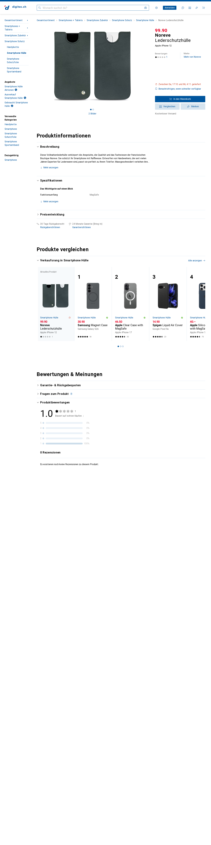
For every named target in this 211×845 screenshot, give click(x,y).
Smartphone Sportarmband (14, 70)
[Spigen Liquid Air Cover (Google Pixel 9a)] (168, 304)
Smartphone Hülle (16, 53)
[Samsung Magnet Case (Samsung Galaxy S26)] (93, 304)
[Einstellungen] (156, 7)
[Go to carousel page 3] (123, 346)
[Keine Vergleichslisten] (189, 7)
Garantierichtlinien (81, 227)
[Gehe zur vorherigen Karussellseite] (42, 304)
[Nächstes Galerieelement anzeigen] (149, 66)
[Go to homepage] (15, 8)
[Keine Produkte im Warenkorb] (203, 7)
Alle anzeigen (195, 260)
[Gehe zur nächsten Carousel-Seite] (200, 304)
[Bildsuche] (145, 8)
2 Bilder (92, 113)
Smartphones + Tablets (12, 28)
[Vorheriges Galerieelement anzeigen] (36, 66)
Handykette (13, 47)
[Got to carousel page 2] (93, 109)
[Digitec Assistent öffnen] (183, 7)
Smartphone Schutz (15, 41)
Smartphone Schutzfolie (13, 60)
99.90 (161, 30)
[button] (180, 84)
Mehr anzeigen (50, 167)
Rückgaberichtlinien (50, 227)
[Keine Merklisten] (196, 7)
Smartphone (11, 129)
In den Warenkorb (182, 99)
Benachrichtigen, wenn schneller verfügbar (179, 88)
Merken (195, 106)
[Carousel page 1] (91, 109)
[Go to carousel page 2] (120, 346)
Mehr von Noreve (192, 55)
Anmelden (170, 7)
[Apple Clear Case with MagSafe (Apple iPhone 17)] (130, 304)
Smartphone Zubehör (15, 35)
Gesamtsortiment (14, 20)
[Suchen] (39, 8)
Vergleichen (169, 106)
